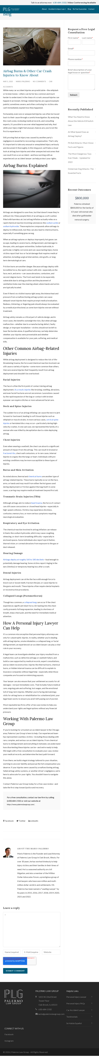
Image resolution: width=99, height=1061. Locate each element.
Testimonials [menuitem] (72, 1016)
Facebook (9, 821)
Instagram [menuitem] (9, 1041)
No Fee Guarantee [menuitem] (79, 9)
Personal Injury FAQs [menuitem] (75, 1003)
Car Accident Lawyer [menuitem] (75, 1010)
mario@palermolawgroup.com (51, 1014)
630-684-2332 (59, 2)
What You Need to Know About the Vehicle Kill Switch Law (80, 121)
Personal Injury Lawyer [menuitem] (76, 997)
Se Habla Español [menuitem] (74, 1023)
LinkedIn (34, 821)
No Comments (39, 81)
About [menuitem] (44, 9)
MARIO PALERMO (23, 81)
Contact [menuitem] (91, 9)
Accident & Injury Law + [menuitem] (57, 9)
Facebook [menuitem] (9, 1034)
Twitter (22, 821)
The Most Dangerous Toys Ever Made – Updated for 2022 (79, 158)
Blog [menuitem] (69, 9)
